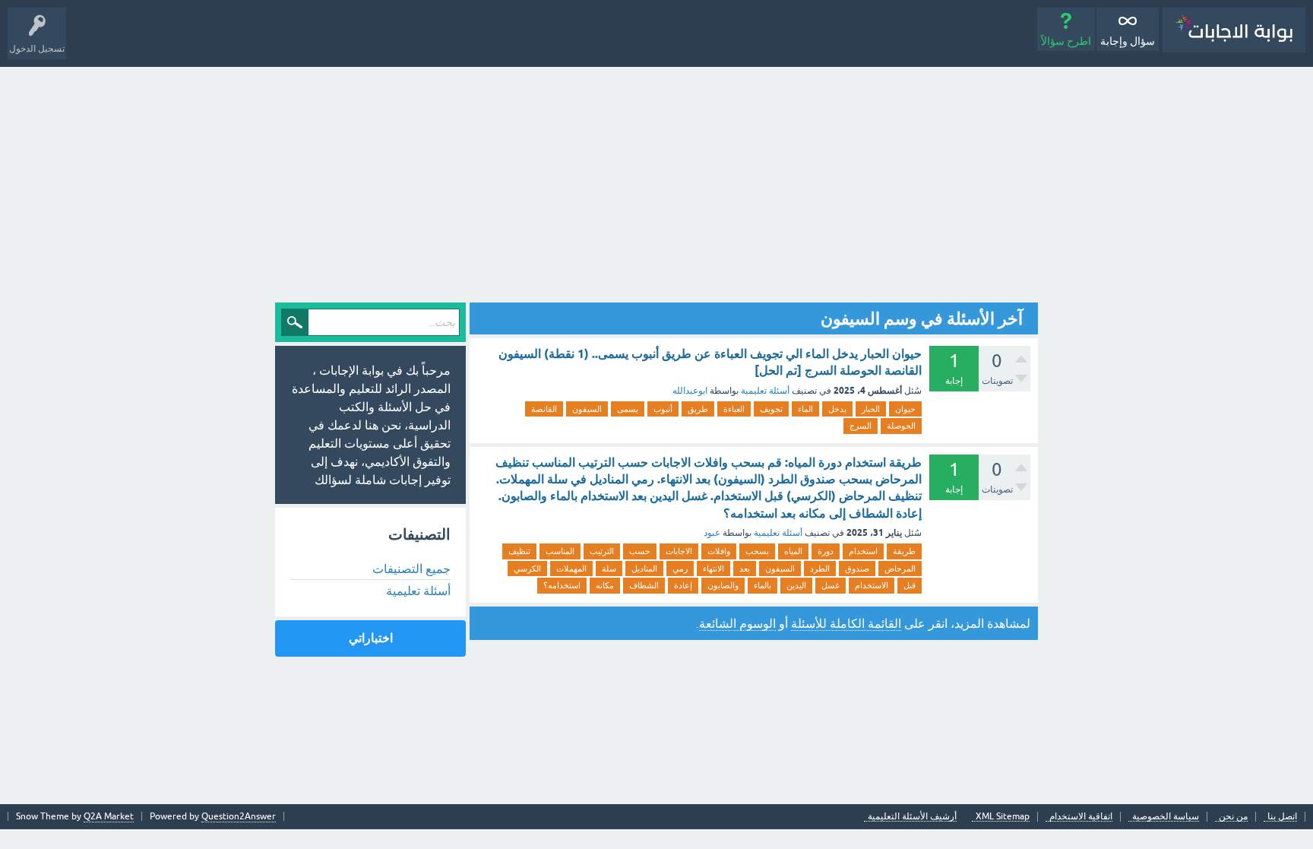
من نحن (1233, 817)
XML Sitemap (1003, 817)
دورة (826, 551)
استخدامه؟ (562, 585)
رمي (680, 568)
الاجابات (679, 551)
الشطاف (644, 585)
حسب (639, 551)
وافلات (718, 551)
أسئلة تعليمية (765, 390)
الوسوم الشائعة (737, 623)
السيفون (587, 408)
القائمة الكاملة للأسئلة (846, 623)
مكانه (605, 585)
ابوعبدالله (689, 390)
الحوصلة (901, 425)
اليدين (796, 585)
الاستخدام (871, 585)
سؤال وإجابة (1127, 41)
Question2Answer (238, 816)
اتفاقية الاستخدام (1080, 817)
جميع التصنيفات (411, 568)
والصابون (723, 585)
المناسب (560, 551)
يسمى (627, 408)
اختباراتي (371, 638)
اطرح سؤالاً (1066, 41)
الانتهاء (713, 568)
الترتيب (602, 551)
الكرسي (527, 568)
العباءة (734, 408)
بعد (744, 568)
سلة (609, 568)
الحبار (871, 408)
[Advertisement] (656, 180)
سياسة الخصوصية (1165, 817)
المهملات (571, 568)
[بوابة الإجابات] (1234, 30)
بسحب (757, 551)
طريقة (904, 551)
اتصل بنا (1282, 817)
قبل (909, 585)
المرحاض (900, 568)
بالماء (762, 585)
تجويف (771, 408)
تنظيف (519, 551)
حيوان (905, 408)
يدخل (837, 408)
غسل (830, 585)
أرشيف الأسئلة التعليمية (912, 817)
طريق (698, 408)
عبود (712, 532)
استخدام (863, 551)
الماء (805, 408)
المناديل (644, 568)
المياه (793, 551)
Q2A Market (109, 816)
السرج (860, 425)
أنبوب (662, 408)
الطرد (820, 568)
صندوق (857, 568)
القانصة (544, 408)
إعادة (683, 585)
